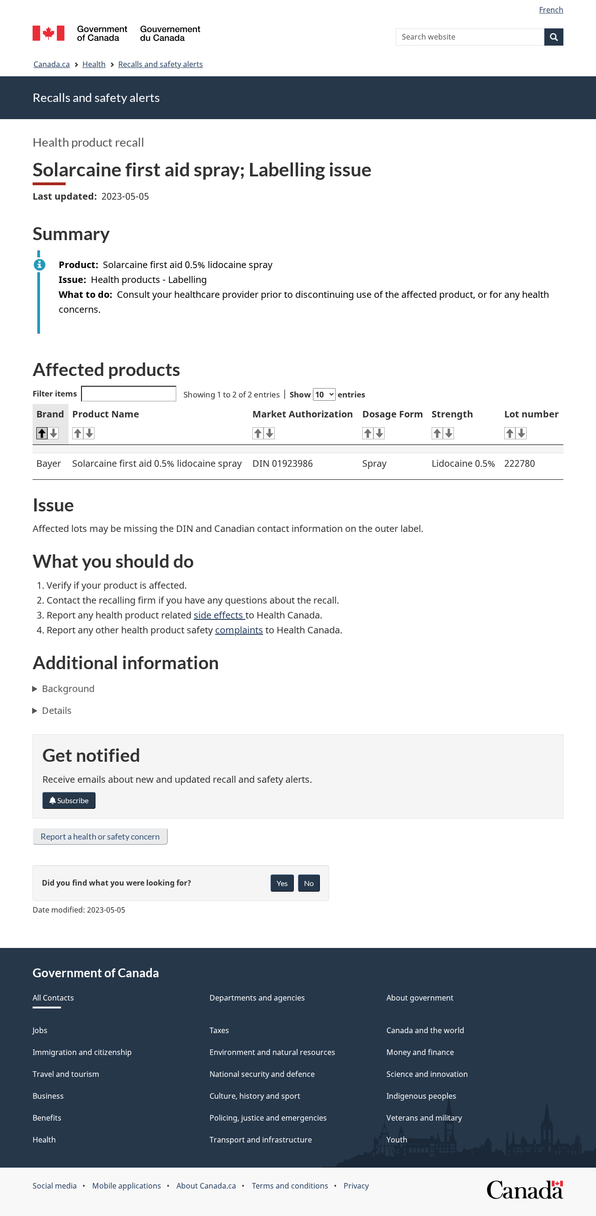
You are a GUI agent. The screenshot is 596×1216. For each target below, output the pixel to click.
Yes (282, 883)
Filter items (55, 393)
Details (57, 710)
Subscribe (72, 800)
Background (68, 688)
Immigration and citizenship (82, 1052)
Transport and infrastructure (261, 1140)
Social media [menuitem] (55, 1186)
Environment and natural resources (272, 1052)
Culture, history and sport (255, 1096)
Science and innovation (427, 1074)
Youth (396, 1140)
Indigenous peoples (421, 1096)
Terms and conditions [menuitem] (290, 1186)
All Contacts (53, 998)
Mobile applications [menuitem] (126, 1186)
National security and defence (262, 1074)
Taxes (219, 1030)
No (309, 883)
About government (420, 998)
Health (94, 64)
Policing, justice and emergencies (268, 1118)
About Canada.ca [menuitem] (206, 1186)
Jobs (40, 1030)
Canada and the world (425, 1030)
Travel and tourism (66, 1074)
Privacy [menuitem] (356, 1186)
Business (48, 1096)
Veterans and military (424, 1118)
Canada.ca (52, 64)
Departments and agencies (257, 998)
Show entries (327, 394)
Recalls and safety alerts (160, 64)
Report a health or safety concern (100, 836)
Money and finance (420, 1052)
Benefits (47, 1118)
